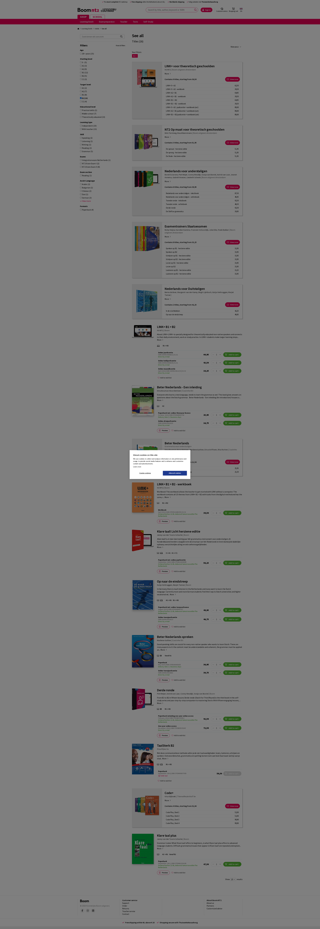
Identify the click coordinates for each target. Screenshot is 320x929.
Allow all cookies (175, 473)
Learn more (137, 467)
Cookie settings (145, 473)
